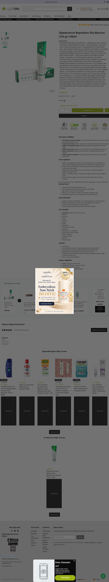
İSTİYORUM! (65, 577)
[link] (54, 291)
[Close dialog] (71, 270)
